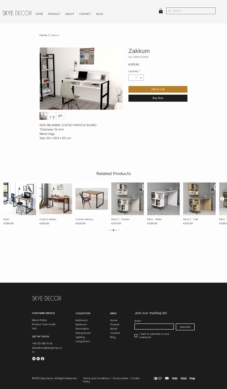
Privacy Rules (120, 378)
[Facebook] (42, 358)
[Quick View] (19, 198)
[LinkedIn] (34, 358)
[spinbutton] (136, 77)
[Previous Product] (5, 199)
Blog (112, 337)
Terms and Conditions (96, 378)
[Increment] (141, 77)
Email (138, 321)
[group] (113, 204)
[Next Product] (222, 199)
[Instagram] (38, 358)
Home (43, 35)
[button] (161, 10)
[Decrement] (131, 77)
